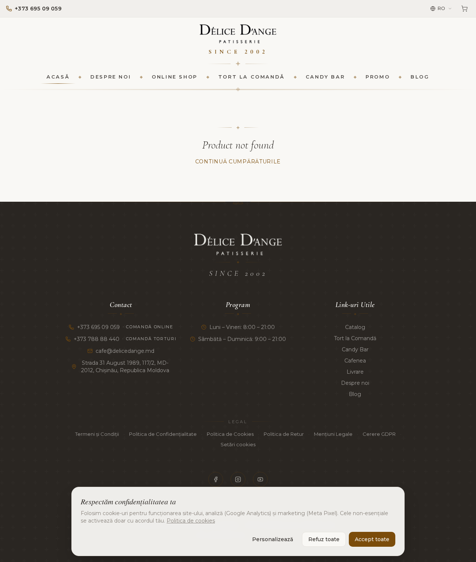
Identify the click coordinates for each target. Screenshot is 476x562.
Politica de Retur (284, 434)
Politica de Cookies (230, 434)
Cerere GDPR (379, 434)
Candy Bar (325, 77)
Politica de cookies (191, 520)
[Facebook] (215, 479)
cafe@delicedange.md (125, 351)
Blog (420, 77)
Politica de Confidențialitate (163, 434)
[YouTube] (260, 479)
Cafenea (355, 360)
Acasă (58, 77)
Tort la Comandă (251, 77)
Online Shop (174, 77)
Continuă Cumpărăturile (238, 161)
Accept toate (372, 539)
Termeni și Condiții (97, 434)
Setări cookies (238, 444)
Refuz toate (324, 539)
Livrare (355, 371)
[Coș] (464, 8)
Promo (378, 77)
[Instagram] (238, 479)
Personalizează (272, 539)
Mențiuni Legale (333, 434)
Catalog (355, 327)
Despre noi (110, 77)
